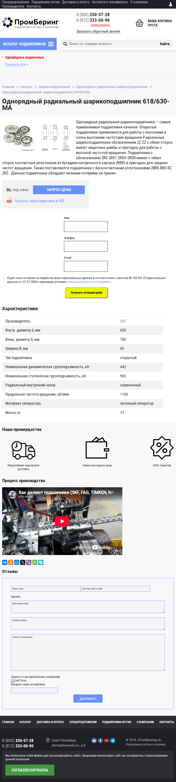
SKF (123, 321)
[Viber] (28, 562)
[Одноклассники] (10, 562)
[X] (22, 562)
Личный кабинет (171, 4)
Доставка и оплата (76, 2)
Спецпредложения (15, 2)
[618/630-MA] (18, 136)
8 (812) (93, 20)
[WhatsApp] (34, 562)
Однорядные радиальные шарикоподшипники (111, 87)
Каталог (26, 87)
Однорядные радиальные (24, 57)
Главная (8, 87)
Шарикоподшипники (54, 87)
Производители (13, 6)
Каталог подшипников (24, 44)
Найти (165, 44)
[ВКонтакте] (4, 562)
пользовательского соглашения (88, 282)
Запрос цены (59, 189)
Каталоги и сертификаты (110, 2)
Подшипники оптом (45, 2)
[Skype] (40, 562)
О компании (139, 2)
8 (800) (93, 14)
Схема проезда (100, 25)
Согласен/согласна (30, 770)
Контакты (34, 6)
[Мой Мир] (16, 562)
